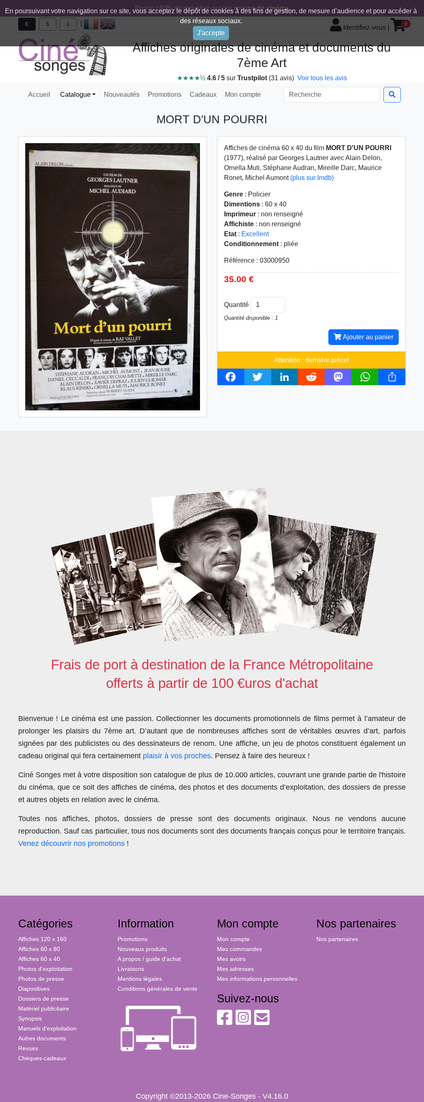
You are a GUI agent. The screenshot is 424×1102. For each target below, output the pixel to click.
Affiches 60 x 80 (39, 949)
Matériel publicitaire (43, 1008)
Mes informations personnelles (257, 978)
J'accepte (211, 32)
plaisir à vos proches (177, 756)
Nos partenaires (337, 939)
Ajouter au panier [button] (367, 336)
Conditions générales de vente (158, 988)
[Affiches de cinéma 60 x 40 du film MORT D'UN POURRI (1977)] (112, 276)
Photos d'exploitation (45, 968)
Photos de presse (41, 978)
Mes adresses (235, 968)
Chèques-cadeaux (42, 1058)
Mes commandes (239, 949)
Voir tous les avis (322, 77)
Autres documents (42, 1038)
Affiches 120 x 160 (42, 939)
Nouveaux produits (142, 949)
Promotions (163, 94)
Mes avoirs (231, 959)
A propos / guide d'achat (149, 959)
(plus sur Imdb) (312, 177)
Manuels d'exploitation (47, 1028)
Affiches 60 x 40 (39, 959)
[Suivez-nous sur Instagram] (243, 1021)
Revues (28, 1048)
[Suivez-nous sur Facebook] (224, 1021)
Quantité (236, 304)
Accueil (39, 94)
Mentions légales (140, 978)
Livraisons (131, 968)
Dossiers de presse (43, 998)
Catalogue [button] (74, 94)
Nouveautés (121, 94)
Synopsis (30, 1018)
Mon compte (242, 94)
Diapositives (34, 988)
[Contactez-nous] (262, 1021)
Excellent (255, 233)
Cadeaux (202, 94)
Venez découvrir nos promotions (71, 843)
